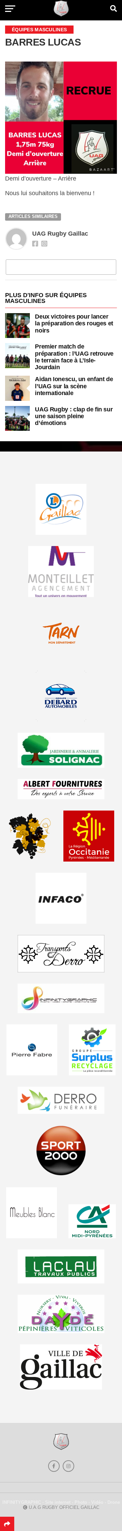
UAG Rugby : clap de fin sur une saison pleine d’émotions (74, 416)
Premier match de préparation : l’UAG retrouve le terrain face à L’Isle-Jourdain (74, 357)
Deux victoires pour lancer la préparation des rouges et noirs (74, 323)
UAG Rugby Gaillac (60, 233)
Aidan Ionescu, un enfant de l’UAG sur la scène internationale (74, 385)
